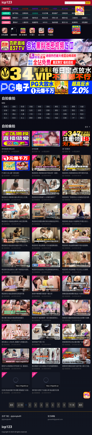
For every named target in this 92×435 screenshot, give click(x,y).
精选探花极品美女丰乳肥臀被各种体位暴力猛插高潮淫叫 (51, 269)
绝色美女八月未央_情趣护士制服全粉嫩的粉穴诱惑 (19, 342)
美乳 (56, 106)
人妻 (22, 114)
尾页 (80, 405)
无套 (64, 118)
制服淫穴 (15, 18)
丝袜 (5, 110)
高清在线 (6, 13)
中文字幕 (45, 13)
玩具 (31, 110)
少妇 (31, 114)
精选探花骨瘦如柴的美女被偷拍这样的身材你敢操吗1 (50, 221)
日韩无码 (65, 13)
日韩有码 (25, 13)
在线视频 (6, 22)
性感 (22, 106)
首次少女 (65, 22)
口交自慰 (25, 18)
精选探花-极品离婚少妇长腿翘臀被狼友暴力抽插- (49, 245)
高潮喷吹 (75, 22)
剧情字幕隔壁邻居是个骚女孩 (42, 294)
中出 (47, 118)
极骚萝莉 (35, 22)
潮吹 (56, 110)
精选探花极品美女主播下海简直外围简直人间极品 (19, 269)
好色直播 (35, 149)
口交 (56, 114)
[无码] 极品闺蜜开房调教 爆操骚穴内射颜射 (17, 390)
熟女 (81, 110)
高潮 (47, 110)
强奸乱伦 (35, 18)
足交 (73, 114)
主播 (47, 114)
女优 (64, 110)
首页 (11, 405)
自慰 (39, 110)
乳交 (81, 114)
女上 (22, 118)
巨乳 (64, 106)
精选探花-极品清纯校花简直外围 (13, 294)
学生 (5, 114)
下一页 (71, 405)
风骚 (31, 106)
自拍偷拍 (35, 13)
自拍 (14, 106)
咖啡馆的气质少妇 (38, 342)
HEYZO (45, 22)
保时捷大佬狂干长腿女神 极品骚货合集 (45, 390)
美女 (14, 114)
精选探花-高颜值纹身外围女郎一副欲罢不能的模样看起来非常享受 (55, 173)
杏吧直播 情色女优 (8, 149)
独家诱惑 (55, 22)
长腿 (81, 106)
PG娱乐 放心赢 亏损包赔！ (11, 173)
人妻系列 (25, 22)
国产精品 (15, 13)
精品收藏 (6, 18)
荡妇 (73, 110)
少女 (39, 114)
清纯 (47, 106)
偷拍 (5, 106)
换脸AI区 (65, 18)
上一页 (20, 405)
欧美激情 (75, 13)
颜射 (31, 118)
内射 (56, 118)
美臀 (73, 106)
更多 (86, 127)
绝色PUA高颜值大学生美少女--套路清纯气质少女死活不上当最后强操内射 (27, 366)
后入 (5, 118)
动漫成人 (85, 18)
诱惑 (39, 106)
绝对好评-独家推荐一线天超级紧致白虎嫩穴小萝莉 (49, 318)
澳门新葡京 (66, 149)
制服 (22, 110)
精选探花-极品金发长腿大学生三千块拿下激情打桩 (19, 245)
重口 (81, 118)
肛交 (14, 118)
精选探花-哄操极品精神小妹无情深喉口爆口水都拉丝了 (21, 221)
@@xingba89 (6, 419)
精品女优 (45, 18)
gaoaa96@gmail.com (55, 419)
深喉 (64, 114)
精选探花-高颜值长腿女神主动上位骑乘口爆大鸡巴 (19, 197)
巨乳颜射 (85, 22)
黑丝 (14, 110)
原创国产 (55, 13)
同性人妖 (55, 18)
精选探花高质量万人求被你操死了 (44, 197)
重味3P (15, 22)
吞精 (39, 118)
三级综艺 (75, 18)
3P (73, 118)
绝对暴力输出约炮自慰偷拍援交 (13, 318)
